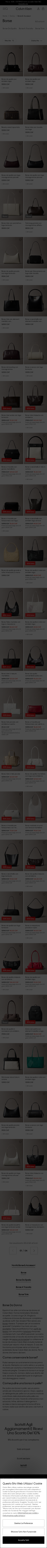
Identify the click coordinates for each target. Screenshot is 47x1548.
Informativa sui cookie (28, 1513)
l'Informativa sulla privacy (14, 1515)
